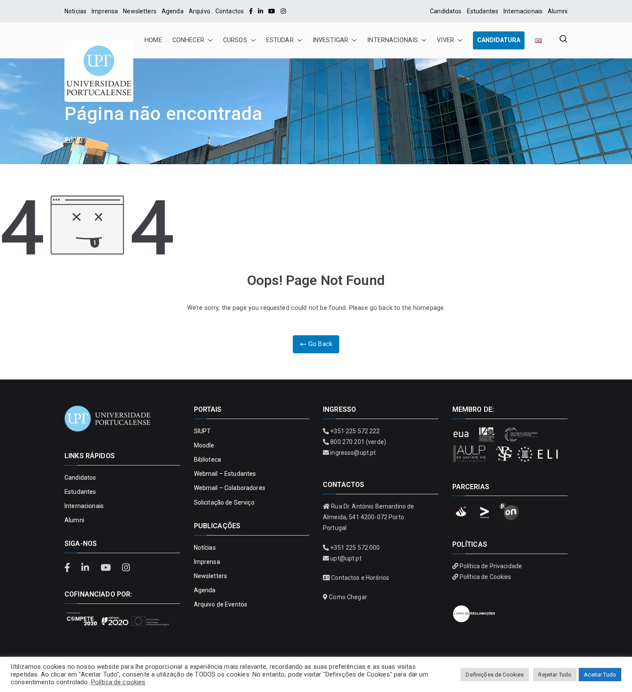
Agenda (173, 11)
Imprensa (105, 11)
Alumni (558, 11)
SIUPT (202, 431)
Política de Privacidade (491, 566)
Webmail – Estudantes (225, 473)
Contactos (229, 11)
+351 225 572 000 (355, 547)
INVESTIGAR (330, 40)
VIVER (445, 40)
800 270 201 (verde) (358, 441)
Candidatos (445, 11)
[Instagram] (283, 11)
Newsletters (139, 11)
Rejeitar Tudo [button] (554, 674)
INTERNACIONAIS (392, 40)
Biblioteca (207, 459)
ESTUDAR (280, 40)
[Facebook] (251, 11)
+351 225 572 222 (355, 431)
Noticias (75, 11)
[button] (208, 40)
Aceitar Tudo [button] (600, 674)
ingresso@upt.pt (353, 452)
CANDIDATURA (498, 40)
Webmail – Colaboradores (229, 487)
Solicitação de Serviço (224, 502)
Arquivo (199, 11)
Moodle (204, 445)
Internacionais (523, 11)
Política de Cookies (486, 576)
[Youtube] (271, 11)
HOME (153, 40)
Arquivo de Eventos (221, 604)
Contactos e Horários (360, 577)
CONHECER (188, 40)
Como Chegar (348, 597)
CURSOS (235, 40)
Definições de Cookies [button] (495, 674)
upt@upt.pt (345, 558)
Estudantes (482, 11)
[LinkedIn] (260, 11)
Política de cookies (118, 682)
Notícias (205, 547)
